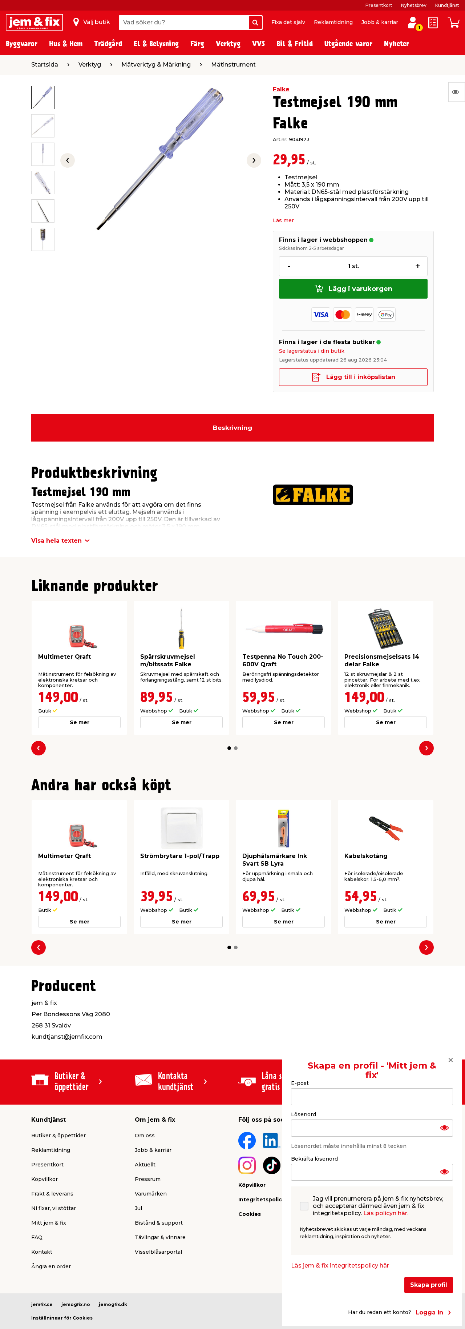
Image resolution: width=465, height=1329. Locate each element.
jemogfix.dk (113, 1304)
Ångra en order (51, 1266)
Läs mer (283, 220)
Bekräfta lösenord (314, 1158)
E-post (300, 1083)
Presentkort (378, 5)
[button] (229, 748)
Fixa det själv (288, 22)
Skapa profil (428, 1284)
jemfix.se (42, 1304)
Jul (138, 1208)
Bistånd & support (159, 1223)
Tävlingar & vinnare (160, 1237)
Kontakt (41, 1252)
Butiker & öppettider (58, 1135)
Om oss (145, 1135)
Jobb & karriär (379, 22)
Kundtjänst (447, 5)
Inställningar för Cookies (62, 1318)
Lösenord (303, 1114)
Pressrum (148, 1179)
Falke (281, 89)
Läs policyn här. (385, 1213)
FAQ (37, 1237)
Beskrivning (232, 427)
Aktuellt (145, 1164)
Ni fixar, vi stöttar (53, 1208)
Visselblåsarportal (158, 1252)
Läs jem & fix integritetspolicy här (340, 1265)
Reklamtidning (333, 22)
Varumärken (151, 1193)
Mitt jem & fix (48, 1223)
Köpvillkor (44, 1179)
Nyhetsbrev (413, 5)
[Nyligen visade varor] (457, 92)
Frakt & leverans (52, 1193)
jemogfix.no (75, 1304)
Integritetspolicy (261, 1199)
